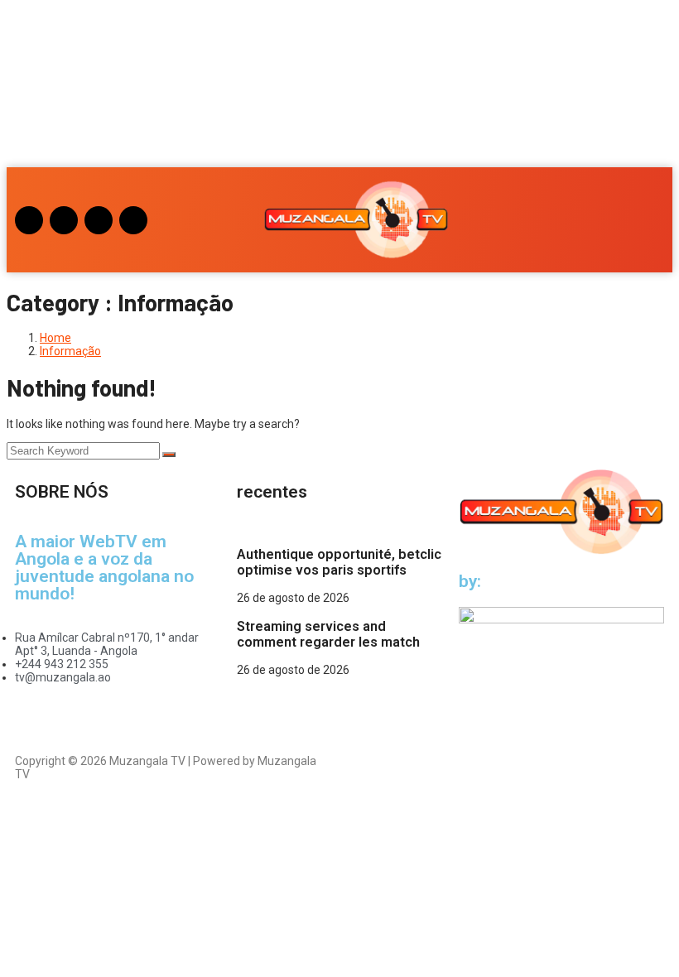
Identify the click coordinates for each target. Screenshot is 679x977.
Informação (70, 351)
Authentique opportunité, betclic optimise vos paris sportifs (339, 562)
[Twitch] (133, 220)
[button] (40, 87)
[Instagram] (29, 220)
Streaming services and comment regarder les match (328, 634)
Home (55, 337)
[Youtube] (98, 220)
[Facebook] (64, 220)
